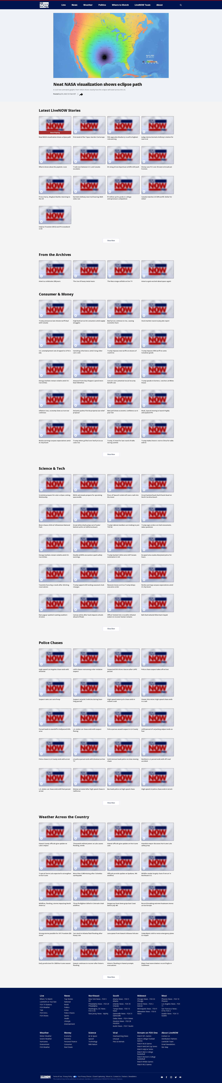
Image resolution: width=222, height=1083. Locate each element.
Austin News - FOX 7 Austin (123, 1026)
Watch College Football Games (146, 1040)
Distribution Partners (169, 1039)
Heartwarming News (120, 1036)
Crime (66, 1010)
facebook (166, 1077)
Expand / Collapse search (180, 5)
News (67, 995)
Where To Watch (46, 999)
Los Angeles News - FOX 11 (171, 1005)
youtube (162, 1077)
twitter (176, 1077)
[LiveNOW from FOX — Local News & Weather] (47, 5)
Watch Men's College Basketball (145, 1053)
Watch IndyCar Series (145, 1049)
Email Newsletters (168, 1044)
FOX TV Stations (46, 1004)
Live (42, 995)
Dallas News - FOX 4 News (123, 1018)
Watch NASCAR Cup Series (147, 1046)
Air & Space (92, 1036)
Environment (44, 1044)
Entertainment (69, 1024)
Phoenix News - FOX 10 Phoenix (170, 1000)
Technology (92, 1041)
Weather (44, 1032)
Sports (66, 1016)
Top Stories (68, 999)
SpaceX (91, 1039)
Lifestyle (67, 1021)
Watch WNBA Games (145, 1062)
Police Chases (69, 1013)
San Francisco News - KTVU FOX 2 (170, 1010)
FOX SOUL (44, 1013)
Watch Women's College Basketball (146, 1058)
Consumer (68, 1044)
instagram (171, 1077)
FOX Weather (45, 1007)
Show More (111, 240)
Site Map (165, 1047)
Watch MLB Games (144, 1044)
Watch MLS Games (144, 1064)
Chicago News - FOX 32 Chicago (146, 1000)
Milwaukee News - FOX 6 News (146, 1012)
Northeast (93, 995)
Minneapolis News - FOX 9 (147, 1009)
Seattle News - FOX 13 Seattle (170, 1014)
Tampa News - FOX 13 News (121, 1010)
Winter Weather (45, 1036)
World (66, 1004)
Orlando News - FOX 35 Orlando (122, 1005)
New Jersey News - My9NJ (98, 1013)
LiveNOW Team (167, 1041)
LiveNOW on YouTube (48, 1002)
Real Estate (68, 1047)
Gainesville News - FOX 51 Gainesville (122, 1014)
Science (92, 1032)
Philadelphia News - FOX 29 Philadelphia (98, 1005)
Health (66, 1018)
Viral (115, 1032)
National (67, 1002)
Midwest (141, 995)
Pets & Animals (118, 1041)
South (116, 995)
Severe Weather (46, 1039)
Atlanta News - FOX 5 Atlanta (121, 1000)
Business (67, 1039)
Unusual (116, 1039)
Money (67, 1032)
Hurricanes (44, 1041)
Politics (66, 1007)
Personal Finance (70, 1041)
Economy (67, 1036)
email (180, 1077)
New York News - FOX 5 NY (97, 1000)
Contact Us (166, 1036)
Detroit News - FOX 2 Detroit (145, 1005)
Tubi (41, 1010)
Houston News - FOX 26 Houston (122, 1022)
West (164, 995)
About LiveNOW (170, 1032)
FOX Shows (44, 1016)
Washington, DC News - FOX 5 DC (97, 1010)
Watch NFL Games (144, 1036)
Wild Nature (92, 1044)
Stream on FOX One (147, 1032)
